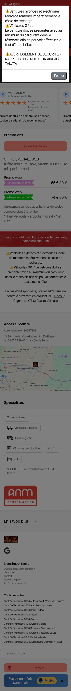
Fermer (59, 75)
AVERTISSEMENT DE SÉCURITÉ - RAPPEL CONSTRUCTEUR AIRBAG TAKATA (33, 59)
